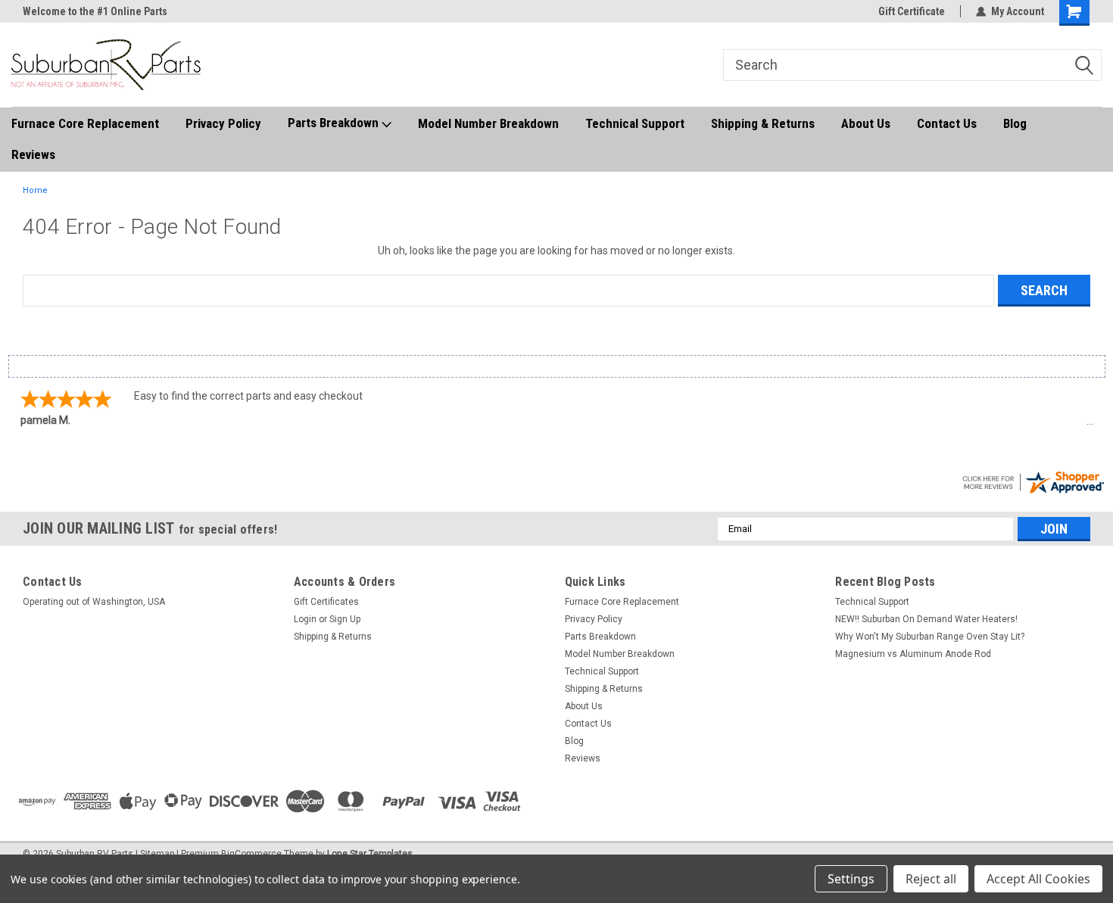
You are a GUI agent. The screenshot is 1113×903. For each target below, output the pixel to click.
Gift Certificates (326, 601)
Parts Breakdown (335, 122)
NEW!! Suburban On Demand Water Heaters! (926, 619)
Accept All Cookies (1038, 878)
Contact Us (947, 123)
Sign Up (344, 619)
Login (305, 619)
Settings (851, 878)
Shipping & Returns (763, 123)
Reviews (33, 154)
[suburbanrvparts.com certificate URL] (1032, 481)
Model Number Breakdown (488, 123)
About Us (865, 123)
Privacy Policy (223, 123)
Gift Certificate (911, 11)
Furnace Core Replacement (85, 123)
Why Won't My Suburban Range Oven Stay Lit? (929, 636)
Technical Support (634, 123)
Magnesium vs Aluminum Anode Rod (913, 654)
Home (35, 190)
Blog (1015, 123)
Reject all (931, 878)
